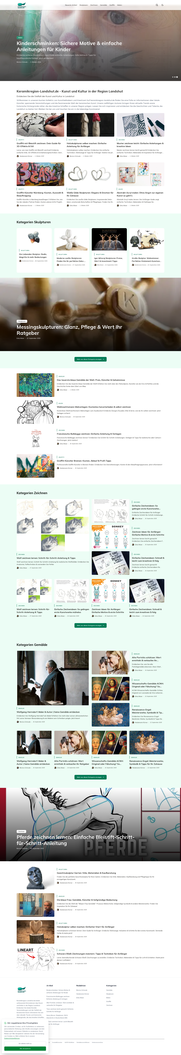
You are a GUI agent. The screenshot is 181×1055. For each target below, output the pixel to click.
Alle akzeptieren (25, 1049)
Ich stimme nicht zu (25, 1043)
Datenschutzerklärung (11, 1038)
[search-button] (157, 5)
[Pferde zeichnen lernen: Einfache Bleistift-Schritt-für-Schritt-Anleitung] (90, 824)
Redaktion (81, 985)
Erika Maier (20, 338)
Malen (119, 5)
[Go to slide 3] (177, 77)
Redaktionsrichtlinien (83, 1042)
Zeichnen (94, 5)
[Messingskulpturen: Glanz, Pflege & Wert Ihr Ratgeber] (90, 314)
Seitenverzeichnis (97, 1042)
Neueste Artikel (71, 5)
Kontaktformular (57, 1042)
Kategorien (111, 985)
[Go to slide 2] (175, 77)
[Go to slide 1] (172, 77)
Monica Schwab (22, 62)
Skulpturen (84, 5)
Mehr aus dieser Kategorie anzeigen (89, 359)
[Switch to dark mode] (162, 5)
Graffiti (112, 5)
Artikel (50, 985)
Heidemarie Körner (82, 994)
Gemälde (103, 5)
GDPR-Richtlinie (69, 1042)
